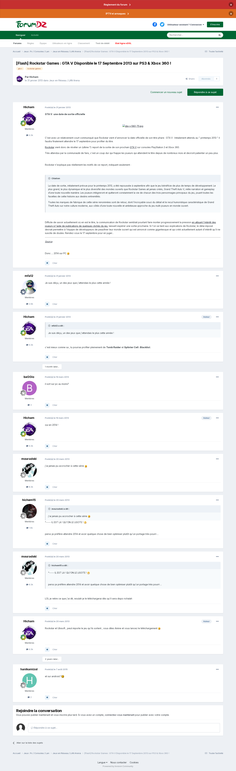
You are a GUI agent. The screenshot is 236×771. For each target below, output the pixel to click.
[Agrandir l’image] (132, 126)
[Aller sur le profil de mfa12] (29, 287)
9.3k (30, 135)
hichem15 (29, 500)
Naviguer (20, 35)
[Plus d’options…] (217, 107)
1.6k (30, 527)
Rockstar (49, 147)
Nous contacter (118, 762)
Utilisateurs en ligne (62, 43)
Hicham (33, 77)
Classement (84, 43)
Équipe (43, 43)
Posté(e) (58, 107)
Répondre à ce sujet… (45, 727)
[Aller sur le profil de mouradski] (29, 470)
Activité (35, 35)
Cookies (134, 762)
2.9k (30, 304)
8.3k (30, 487)
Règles (30, 43)
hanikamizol (29, 669)
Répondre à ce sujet (205, 92)
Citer (54, 263)
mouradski (29, 458)
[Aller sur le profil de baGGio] (29, 388)
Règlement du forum (115, 4)
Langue (102, 762)
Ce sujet (208, 35)
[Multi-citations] (47, 263)
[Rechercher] (219, 35)
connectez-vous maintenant (119, 714)
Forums (17, 43)
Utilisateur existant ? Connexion (185, 24)
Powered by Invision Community (118, 766)
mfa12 (29, 275)
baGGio (29, 377)
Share (191, 78)
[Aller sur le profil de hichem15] (29, 511)
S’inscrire (215, 24)
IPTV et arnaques (116, 13)
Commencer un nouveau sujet (166, 92)
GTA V (133, 147)
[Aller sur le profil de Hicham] (19, 78)
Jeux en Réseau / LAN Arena (64, 80)
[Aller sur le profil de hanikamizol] (29, 680)
